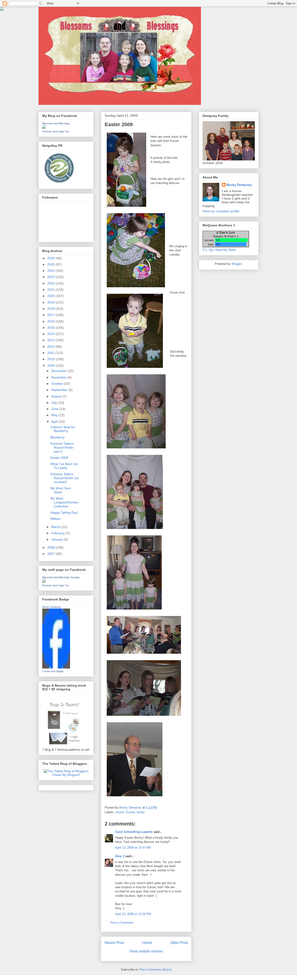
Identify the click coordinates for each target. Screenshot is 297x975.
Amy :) (119, 856)
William (55, 519)
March (56, 527)
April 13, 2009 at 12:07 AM (133, 847)
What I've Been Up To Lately (64, 466)
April (55, 421)
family (141, 812)
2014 (51, 334)
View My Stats (225, 250)
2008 (51, 547)
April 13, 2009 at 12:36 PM (133, 914)
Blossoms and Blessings (56, 123)
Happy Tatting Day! (64, 512)
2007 (51, 554)
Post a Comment (121, 922)
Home (147, 943)
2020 (51, 296)
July (54, 402)
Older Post (179, 943)
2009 (51, 365)
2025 (51, 264)
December (59, 371)
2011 (51, 353)
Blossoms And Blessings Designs (61, 577)
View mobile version (146, 951)
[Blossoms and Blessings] (44, 127)
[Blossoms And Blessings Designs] (44, 581)
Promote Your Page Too (55, 131)
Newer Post (114, 943)
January (57, 539)
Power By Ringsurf (66, 775)
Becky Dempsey (51, 607)
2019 (51, 302)
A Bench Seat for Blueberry (62, 429)
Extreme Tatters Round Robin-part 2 (62, 447)
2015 (51, 327)
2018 (51, 308)
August (56, 396)
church (119, 812)
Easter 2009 (59, 457)
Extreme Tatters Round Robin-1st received (64, 478)
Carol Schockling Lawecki (133, 832)
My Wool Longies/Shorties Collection (64, 502)
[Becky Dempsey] (56, 667)
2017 (51, 315)
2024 (51, 270)
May (54, 415)
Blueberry (57, 437)
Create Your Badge (53, 671)
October (57, 383)
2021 (51, 289)
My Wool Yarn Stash (60, 490)
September (59, 390)
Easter (130, 812)
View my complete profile (221, 211)
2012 (51, 346)
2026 (51, 258)
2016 (51, 321)
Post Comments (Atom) (155, 969)
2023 (51, 277)
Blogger (237, 264)
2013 (51, 340)
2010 (51, 359)
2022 (51, 283)
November (59, 377)
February (58, 533)
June (55, 409)
